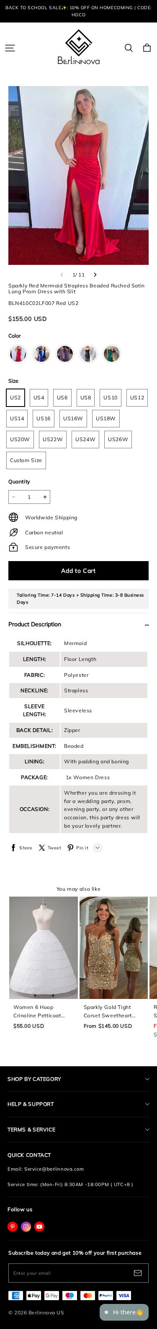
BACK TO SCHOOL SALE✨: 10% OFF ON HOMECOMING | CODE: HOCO (79, 11)
